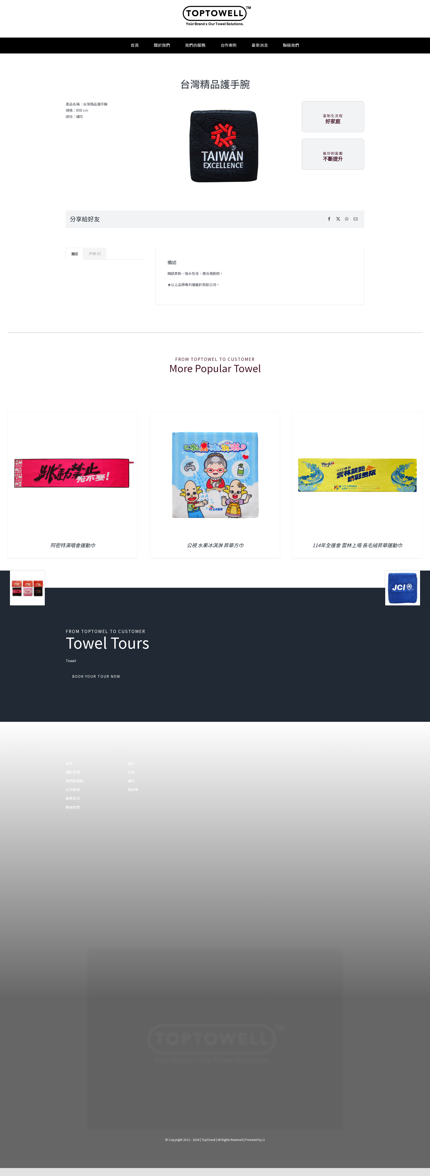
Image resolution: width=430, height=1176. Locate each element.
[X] (338, 219)
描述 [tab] (74, 254)
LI (264, 1139)
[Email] (355, 219)
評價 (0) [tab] (95, 253)
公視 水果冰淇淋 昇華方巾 (72, 545)
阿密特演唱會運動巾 (357, 545)
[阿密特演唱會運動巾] (357, 415)
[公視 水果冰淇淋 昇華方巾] (72, 415)
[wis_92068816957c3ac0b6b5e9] (222, 146)
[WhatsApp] (347, 219)
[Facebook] (329, 219)
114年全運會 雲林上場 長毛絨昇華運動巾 (215, 545)
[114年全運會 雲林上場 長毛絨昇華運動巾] (215, 415)
